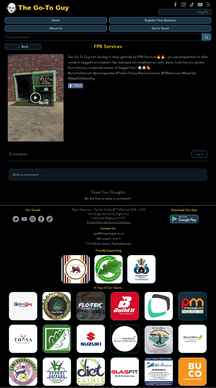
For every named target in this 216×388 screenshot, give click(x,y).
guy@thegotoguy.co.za (108, 233)
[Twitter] (16, 219)
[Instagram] (184, 4)
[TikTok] (192, 4)
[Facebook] (175, 4)
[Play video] (35, 98)
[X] (208, 4)
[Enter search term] (206, 37)
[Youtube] (24, 219)
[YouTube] (200, 4)
